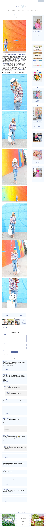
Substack (27, 10)
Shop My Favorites (38, 121)
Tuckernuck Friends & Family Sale (5, 327)
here (7, 368)
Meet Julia (37, 38)
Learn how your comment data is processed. (20, 354)
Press (23, 521)
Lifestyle (18, 10)
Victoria (3, 63)
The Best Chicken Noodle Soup (38, 56)
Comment (4, 334)
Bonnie (22, 59)
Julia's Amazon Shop (37, 126)
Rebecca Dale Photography (9, 308)
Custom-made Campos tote (22, 54)
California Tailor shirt (6, 54)
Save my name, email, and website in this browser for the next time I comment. (13, 350)
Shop (41, 0)
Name (3, 343)
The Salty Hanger (5, 381)
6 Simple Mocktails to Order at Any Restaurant (37, 48)
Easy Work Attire (11, 326)
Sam (3, 441)
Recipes (13, 10)
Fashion (9, 10)
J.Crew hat (15, 54)
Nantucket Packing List (17, 326)
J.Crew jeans (12, 54)
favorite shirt (21, 69)
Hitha (9, 63)
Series (23, 10)
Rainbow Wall (14, 17)
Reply (7, 369)
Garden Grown (37, 519)
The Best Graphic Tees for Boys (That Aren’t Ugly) (37, 63)
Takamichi (18, 58)
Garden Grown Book (23, 518)
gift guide (36, 10)
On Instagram (8, 519)
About (23, 516)
